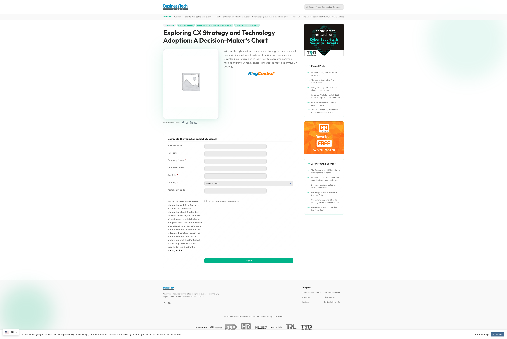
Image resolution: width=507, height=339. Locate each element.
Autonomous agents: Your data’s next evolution (193, 17)
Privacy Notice (175, 250)
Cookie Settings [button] (481, 334)
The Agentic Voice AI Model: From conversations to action (325, 171)
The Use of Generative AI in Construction (233, 17)
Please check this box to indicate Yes (224, 201)
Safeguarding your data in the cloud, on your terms (274, 17)
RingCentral (169, 25)
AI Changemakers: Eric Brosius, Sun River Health (324, 208)
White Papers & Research (247, 25)
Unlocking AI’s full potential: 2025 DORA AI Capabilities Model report (327, 17)
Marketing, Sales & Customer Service (214, 25)
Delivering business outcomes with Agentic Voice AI (324, 186)
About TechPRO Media (311, 292)
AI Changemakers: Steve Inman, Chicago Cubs (324, 193)
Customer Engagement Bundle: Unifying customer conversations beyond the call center (325, 201)
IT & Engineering (185, 25)
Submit (249, 261)
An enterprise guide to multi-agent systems (323, 103)
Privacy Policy (329, 297)
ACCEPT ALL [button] (497, 334)
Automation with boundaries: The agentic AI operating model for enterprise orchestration (325, 178)
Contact (305, 302)
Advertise (306, 297)
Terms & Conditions (332, 292)
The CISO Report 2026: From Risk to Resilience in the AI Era (325, 111)
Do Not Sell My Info (332, 302)
